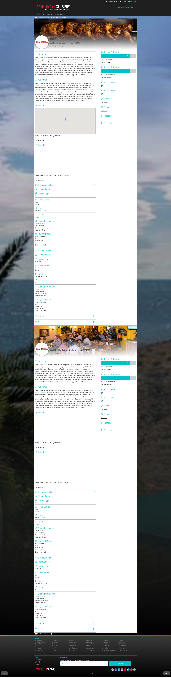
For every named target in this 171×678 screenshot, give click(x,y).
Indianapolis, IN (72, 647)
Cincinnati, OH (55, 640)
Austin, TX (37, 645)
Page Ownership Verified (43, 17)
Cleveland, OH (55, 642)
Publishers (37, 661)
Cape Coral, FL (38, 647)
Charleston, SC (38, 648)
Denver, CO (54, 647)
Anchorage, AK (38, 640)
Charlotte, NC (38, 650)
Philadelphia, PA (106, 642)
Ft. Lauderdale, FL (73, 642)
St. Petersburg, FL (123, 645)
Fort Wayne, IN (55, 650)
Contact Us (133, 1)
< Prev (4, 673)
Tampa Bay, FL (122, 648)
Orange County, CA (123, 8)
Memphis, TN (89, 640)
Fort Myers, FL (55, 648)
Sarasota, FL (122, 640)
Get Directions (39, 140)
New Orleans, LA (90, 648)
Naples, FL (88, 645)
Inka (132, 8)
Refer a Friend (38, 662)
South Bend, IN (122, 643)
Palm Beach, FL (106, 640)
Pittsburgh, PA (105, 645)
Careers (124, 1)
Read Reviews (105, 62)
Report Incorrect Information (60, 17)
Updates (37, 664)
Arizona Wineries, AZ (40, 642)
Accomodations (59, 14)
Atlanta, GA (38, 643)
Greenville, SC (72, 643)
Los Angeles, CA (73, 648)
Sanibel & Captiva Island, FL (109, 650)
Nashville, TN (89, 647)
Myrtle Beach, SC (90, 643)
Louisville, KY (72, 650)
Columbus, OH (55, 643)
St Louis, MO (122, 647)
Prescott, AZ (105, 647)
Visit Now (104, 102)
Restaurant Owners (112, 1)
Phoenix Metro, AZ (106, 643)
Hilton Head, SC (72, 645)
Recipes (49, 14)
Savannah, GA (122, 642)
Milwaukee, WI (89, 642)
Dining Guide (40, 14)
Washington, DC (123, 650)
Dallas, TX (54, 645)
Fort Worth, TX (72, 640)
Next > (166, 673)
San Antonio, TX (106, 648)
